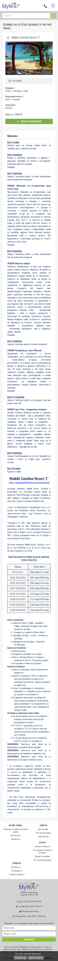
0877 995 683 (36, 901)
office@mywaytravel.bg (30, 911)
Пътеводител (16, 870)
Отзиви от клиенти (16, 874)
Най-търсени (43, 836)
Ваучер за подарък (42, 856)
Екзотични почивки (43, 833)
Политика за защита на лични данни (16, 830)
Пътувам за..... (16, 867)
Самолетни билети (42, 846)
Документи (15, 839)
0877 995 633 (25, 901)
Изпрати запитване (31, 121)
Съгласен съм (20, 957)
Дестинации (43, 829)
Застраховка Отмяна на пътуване (42, 851)
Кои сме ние (15, 835)
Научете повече (36, 957)
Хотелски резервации (42, 860)
